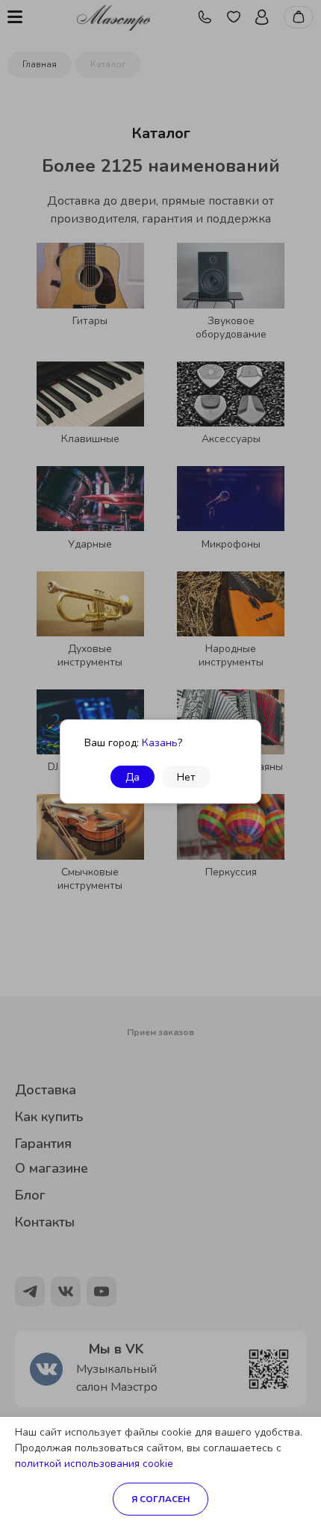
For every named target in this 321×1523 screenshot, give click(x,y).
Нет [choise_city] (186, 777)
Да (132, 777)
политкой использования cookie (94, 1464)
